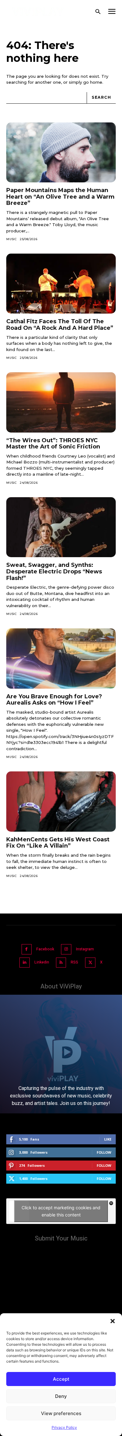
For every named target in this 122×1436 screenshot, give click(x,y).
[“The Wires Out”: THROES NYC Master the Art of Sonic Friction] (61, 402)
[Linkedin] (24, 963)
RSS (74, 962)
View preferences (61, 1413)
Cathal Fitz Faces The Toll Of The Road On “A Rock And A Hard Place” (59, 324)
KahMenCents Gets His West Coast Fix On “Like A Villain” (57, 842)
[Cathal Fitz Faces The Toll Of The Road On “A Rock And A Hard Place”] (61, 284)
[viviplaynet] (38, 11)
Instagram (85, 949)
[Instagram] (66, 949)
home (96, 82)
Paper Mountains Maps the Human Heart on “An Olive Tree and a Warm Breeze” (60, 196)
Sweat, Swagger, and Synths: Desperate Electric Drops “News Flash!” (54, 571)
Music (11, 239)
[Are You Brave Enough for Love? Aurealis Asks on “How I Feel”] (61, 658)
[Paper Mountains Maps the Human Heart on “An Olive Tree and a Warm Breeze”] (61, 152)
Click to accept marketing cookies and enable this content (61, 1211)
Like (107, 1139)
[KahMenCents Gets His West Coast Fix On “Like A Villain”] (61, 801)
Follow (104, 1152)
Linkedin (41, 962)
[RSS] (61, 963)
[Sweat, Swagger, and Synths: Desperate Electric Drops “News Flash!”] (61, 527)
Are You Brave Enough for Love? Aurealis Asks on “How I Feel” (54, 699)
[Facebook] (27, 949)
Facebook (45, 949)
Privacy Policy (64, 1427)
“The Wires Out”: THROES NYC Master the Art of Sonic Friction (53, 443)
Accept (61, 1379)
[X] (90, 963)
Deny (61, 1396)
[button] (112, 1321)
